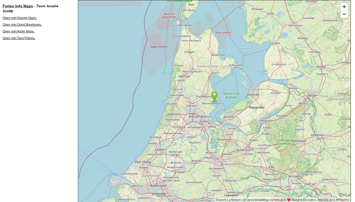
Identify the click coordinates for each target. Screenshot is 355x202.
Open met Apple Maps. (19, 31)
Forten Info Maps (18, 6)
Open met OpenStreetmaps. (22, 24)
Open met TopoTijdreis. (19, 38)
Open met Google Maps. (20, 18)
